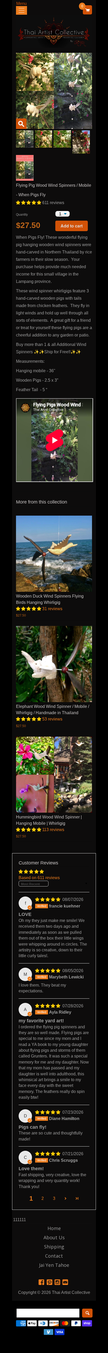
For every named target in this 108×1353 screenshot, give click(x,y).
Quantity (22, 214)
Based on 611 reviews (39, 877)
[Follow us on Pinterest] (50, 1282)
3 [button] (54, 1198)
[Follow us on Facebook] (42, 1282)
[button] (29, 202)
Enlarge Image (21, 123)
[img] (48, 899)
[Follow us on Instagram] (58, 1282)
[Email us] (65, 1282)
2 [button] (42, 1198)
